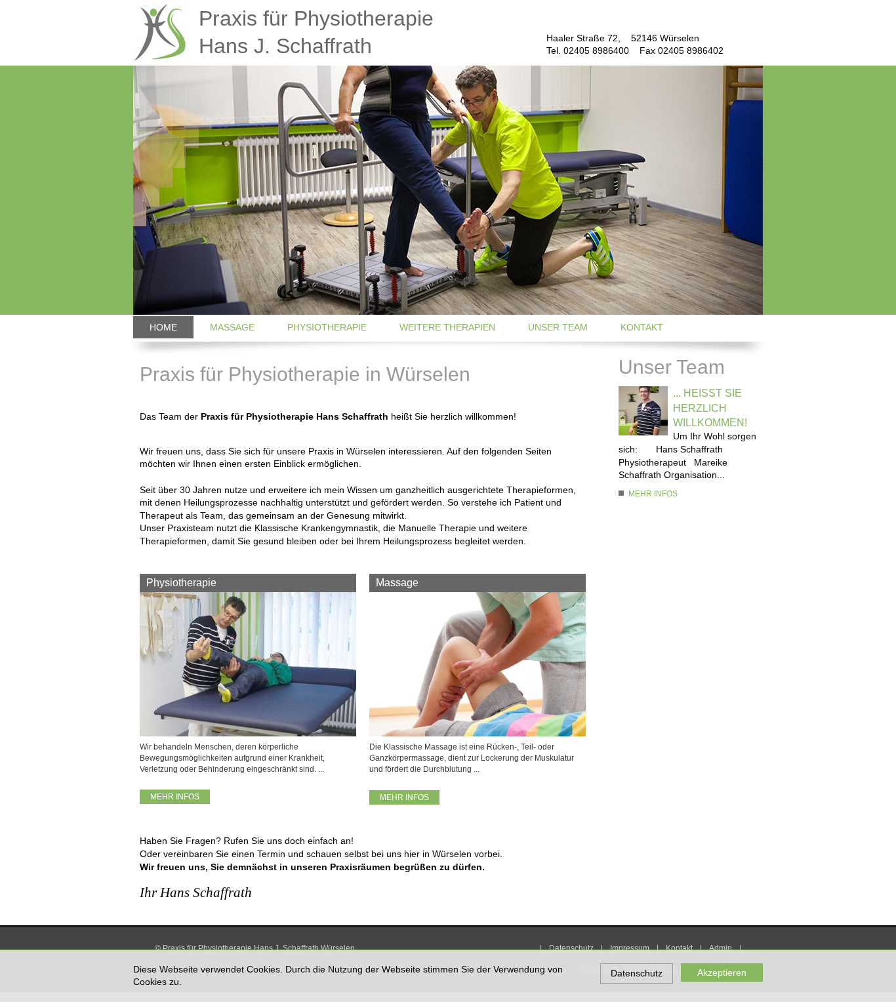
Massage (232, 327)
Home (163, 327)
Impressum (629, 948)
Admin (720, 948)
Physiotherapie (327, 327)
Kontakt (642, 327)
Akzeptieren (721, 972)
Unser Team (558, 327)
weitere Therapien (447, 327)
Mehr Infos (174, 796)
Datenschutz (636, 973)
